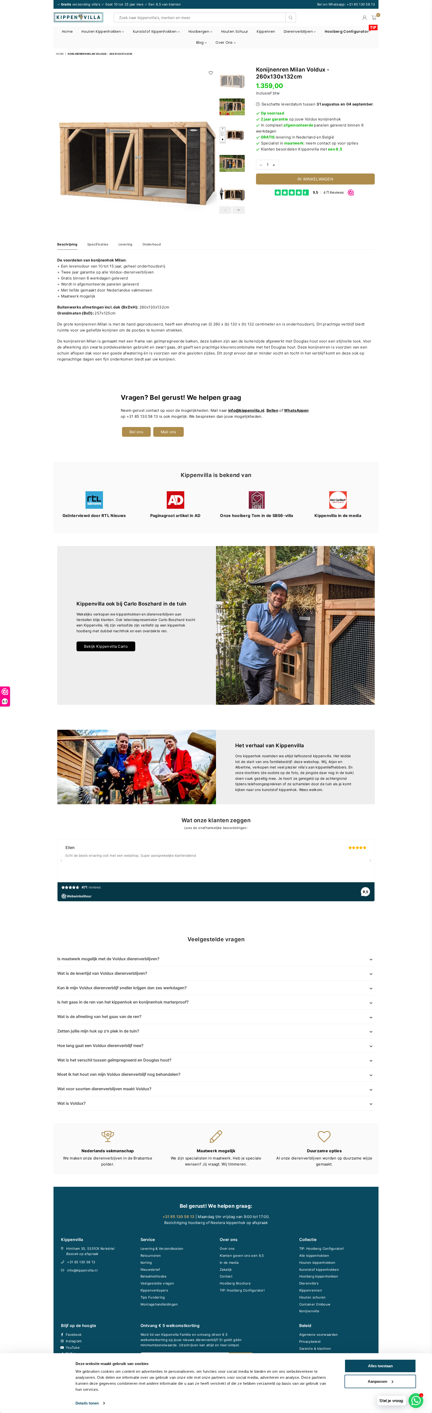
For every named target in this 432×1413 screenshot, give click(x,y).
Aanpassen (377, 1381)
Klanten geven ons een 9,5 (242, 1256)
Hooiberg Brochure (235, 1283)
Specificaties (97, 244)
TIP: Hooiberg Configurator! (242, 1290)
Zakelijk (226, 1270)
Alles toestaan (380, 1366)
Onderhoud (151, 244)
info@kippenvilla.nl (82, 1270)
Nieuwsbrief (150, 1270)
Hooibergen (199, 31)
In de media (229, 1262)
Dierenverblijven (299, 31)
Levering (125, 244)
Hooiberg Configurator (348, 30)
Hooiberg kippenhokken (318, 1276)
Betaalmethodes (153, 1276)
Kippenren (266, 31)
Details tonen (87, 1403)
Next (212, 145)
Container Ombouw (315, 1304)
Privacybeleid (310, 1342)
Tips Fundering (152, 1297)
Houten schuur (234, 31)
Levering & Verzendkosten (162, 1248)
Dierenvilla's (309, 1283)
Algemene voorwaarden (318, 1334)
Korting (146, 1262)
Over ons (225, 42)
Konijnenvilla (309, 1311)
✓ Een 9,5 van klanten (162, 4)
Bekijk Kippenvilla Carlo (106, 646)
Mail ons (168, 432)
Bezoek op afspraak (82, 1254)
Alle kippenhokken (314, 1256)
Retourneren (150, 1256)
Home (67, 31)
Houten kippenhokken (102, 31)
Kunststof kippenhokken (155, 31)
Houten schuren (312, 1297)
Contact (226, 1276)
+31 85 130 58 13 (81, 1262)
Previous (61, 145)
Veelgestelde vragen (157, 1283)
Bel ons (136, 432)
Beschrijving (67, 244)
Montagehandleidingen (159, 1304)
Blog (200, 42)
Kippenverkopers (154, 1290)
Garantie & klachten (315, 1348)
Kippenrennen (310, 1290)
